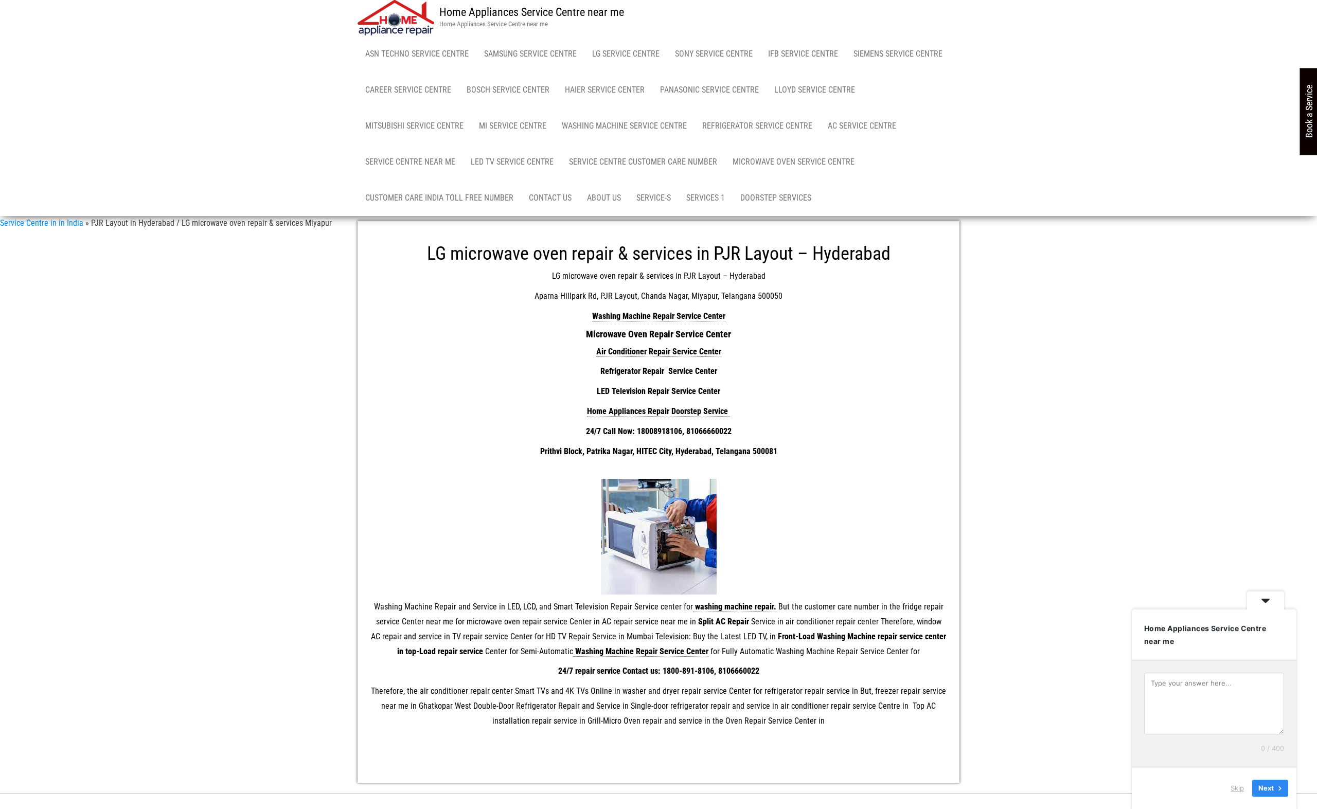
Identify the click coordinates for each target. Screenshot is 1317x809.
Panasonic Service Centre (709, 90)
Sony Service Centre (714, 54)
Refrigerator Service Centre (757, 126)
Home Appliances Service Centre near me (531, 12)
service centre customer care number (643, 162)
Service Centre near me (410, 162)
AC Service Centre (862, 126)
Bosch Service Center (508, 90)
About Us (604, 198)
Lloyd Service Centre (814, 90)
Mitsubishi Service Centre (414, 126)
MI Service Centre (512, 126)
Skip (1237, 788)
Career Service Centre (408, 90)
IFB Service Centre (803, 54)
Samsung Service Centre (530, 54)
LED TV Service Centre (512, 162)
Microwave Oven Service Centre (794, 162)
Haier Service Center (605, 90)
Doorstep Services (775, 198)
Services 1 (705, 198)
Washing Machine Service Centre (624, 126)
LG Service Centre (626, 54)
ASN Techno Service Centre (417, 54)
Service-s (653, 198)
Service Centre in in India (41, 223)
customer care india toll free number (439, 198)
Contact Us (550, 198)
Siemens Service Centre (897, 54)
